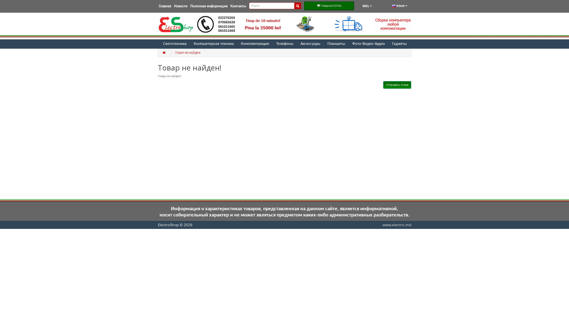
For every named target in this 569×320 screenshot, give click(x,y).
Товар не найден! (187, 53)
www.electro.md (397, 224)
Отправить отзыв (397, 85)
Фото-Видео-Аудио (368, 44)
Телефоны (284, 44)
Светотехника (175, 44)
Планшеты (336, 44)
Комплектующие (255, 44)
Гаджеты (399, 44)
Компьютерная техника (214, 44)
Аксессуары (310, 44)
